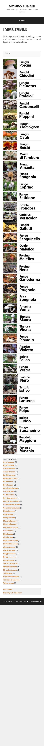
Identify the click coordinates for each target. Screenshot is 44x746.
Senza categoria (10, 563)
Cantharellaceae (10, 488)
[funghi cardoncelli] (22, 109)
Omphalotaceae (10, 527)
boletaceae (8, 481)
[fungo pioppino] (22, 119)
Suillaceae (7, 573)
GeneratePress (36, 601)
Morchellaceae (9, 521)
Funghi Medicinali (11, 501)
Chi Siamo (7, 589)
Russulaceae (8, 560)
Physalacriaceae (10, 540)
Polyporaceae (9, 553)
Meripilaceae (9, 517)
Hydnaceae (8, 514)
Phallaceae (8, 534)
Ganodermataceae (11, 504)
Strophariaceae (10, 566)
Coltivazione (8, 494)
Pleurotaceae (9, 550)
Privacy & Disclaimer (12, 593)
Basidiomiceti (9, 475)
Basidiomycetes (10, 478)
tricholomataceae (11, 576)
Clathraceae (8, 491)
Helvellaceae (9, 511)
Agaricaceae (8, 462)
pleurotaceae (9, 547)
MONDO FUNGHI (22, 6)
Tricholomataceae (11, 580)
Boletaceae (8, 485)
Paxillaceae (8, 530)
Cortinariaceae (10, 498)
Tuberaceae (8, 583)
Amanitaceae (9, 468)
